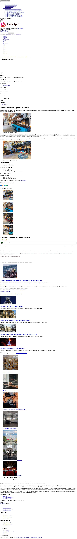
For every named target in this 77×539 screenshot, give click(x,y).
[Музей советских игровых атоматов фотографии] (38, 195)
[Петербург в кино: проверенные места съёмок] (8, 304)
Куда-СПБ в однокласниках (8, 497)
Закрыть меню (9, 18)
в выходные (13, 34)
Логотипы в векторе (7, 533)
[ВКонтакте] (1, 185)
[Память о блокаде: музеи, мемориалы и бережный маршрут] (8, 318)
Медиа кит (5, 532)
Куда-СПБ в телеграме (7, 498)
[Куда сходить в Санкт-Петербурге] (12, 27)
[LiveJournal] (7, 185)
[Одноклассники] (2, 185)
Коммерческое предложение (8, 531)
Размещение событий (7, 522)
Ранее (10, 245)
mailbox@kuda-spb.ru (7, 510)
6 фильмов (19, 475)
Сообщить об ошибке (7, 508)
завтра (9, 34)
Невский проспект (6, 85)
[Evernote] (6, 185)
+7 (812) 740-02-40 (3, 104)
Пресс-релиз (5, 514)
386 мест (19, 444)
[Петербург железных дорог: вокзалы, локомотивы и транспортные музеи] (8, 332)
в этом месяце (18, 34)
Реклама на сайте (6, 530)
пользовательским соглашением (22, 537)
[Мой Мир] (4, 185)
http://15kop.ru (23, 180)
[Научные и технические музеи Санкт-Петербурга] (8, 346)
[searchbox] (38, 20)
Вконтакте (5, 496)
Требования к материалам (8, 523)
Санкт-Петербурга (20, 28)
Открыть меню (3, 18)
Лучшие (6, 245)
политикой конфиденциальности (36, 537)
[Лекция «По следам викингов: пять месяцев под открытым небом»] (38, 271)
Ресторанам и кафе (6, 525)
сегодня (6, 34)
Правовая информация (7, 516)
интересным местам (5, 30)
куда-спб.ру (2, 503)
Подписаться (15, 479)
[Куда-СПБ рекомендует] (10, 460)
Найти (2, 20)
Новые (2, 245)
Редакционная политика (7, 515)
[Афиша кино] (10, 475)
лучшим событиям (4, 31)
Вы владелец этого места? (5, 291)
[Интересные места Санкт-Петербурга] (10, 444)
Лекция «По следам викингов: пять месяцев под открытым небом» (21, 280)
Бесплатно (2, 284)
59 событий (19, 460)
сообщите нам (22, 289)
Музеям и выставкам (7, 524)
